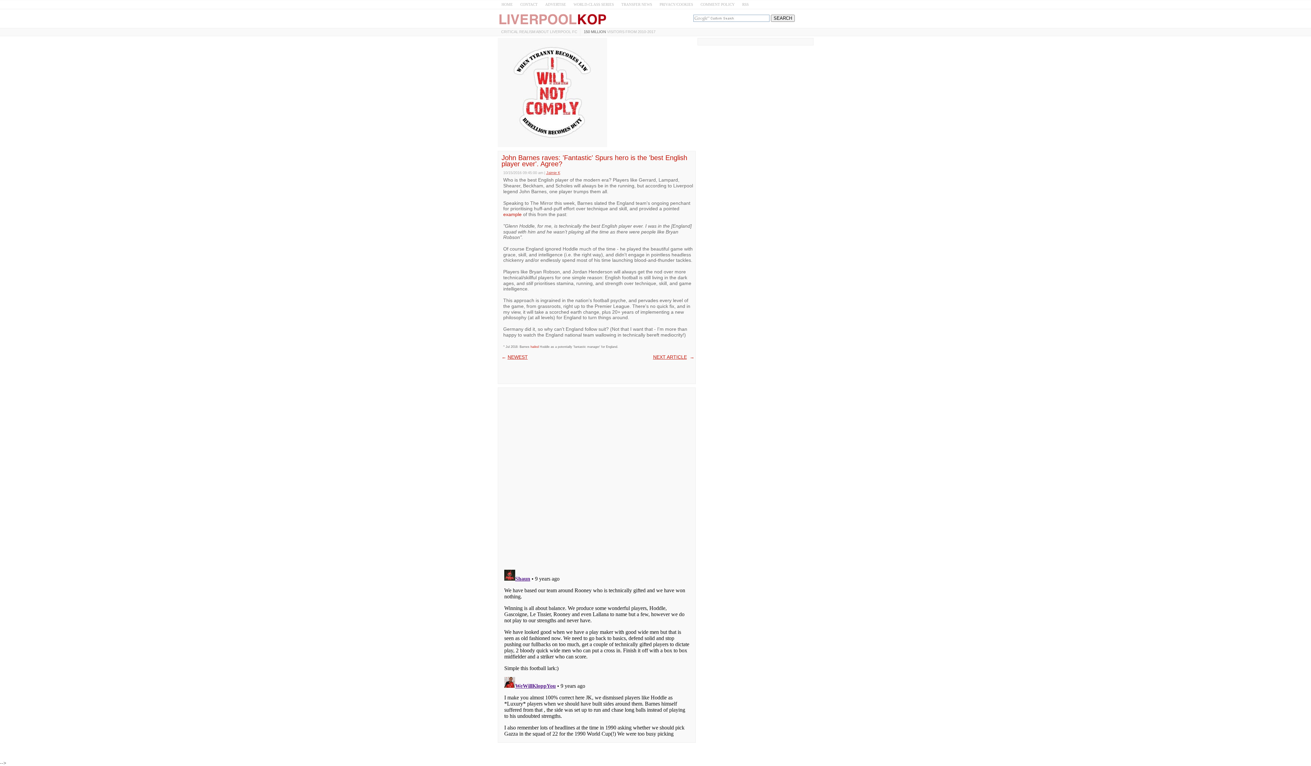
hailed (535, 347)
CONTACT (529, 4)
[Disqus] (597, 476)
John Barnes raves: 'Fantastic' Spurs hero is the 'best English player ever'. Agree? (594, 161)
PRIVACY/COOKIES (676, 4)
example (512, 214)
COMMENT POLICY (718, 4)
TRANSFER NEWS (636, 4)
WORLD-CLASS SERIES (594, 4)
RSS (745, 4)
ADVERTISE (555, 4)
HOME (507, 4)
